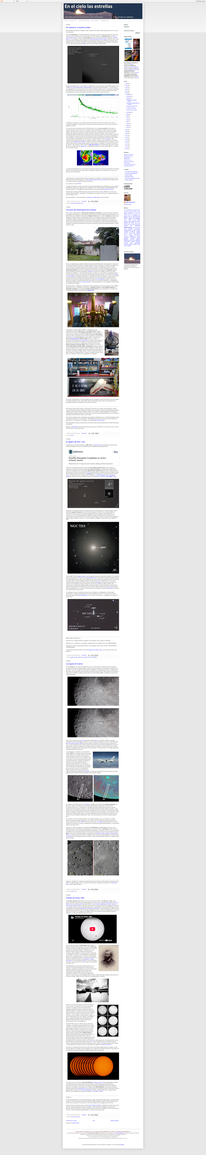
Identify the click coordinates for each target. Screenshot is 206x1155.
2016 (126, 137)
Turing (136, 222)
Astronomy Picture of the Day (129, 164)
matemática (137, 240)
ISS (139, 214)
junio (127, 118)
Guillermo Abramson (130, 202)
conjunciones (137, 229)
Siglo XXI (136, 67)
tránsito (75, 1116)
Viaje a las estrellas (131, 224)
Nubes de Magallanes (134, 218)
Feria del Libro (136, 212)
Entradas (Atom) (75, 1123)
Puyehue (126, 221)
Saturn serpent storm (135, 221)
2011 (126, 146)
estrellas (131, 236)
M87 (111, 476)
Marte (139, 215)
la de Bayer (90, 271)
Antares (125, 209)
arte (131, 225)
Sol (129, 222)
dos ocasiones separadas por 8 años (102, 904)
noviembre (128, 96)
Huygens (136, 214)
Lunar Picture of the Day (128, 165)
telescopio (126, 244)
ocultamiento (127, 241)
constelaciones (127, 230)
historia (72, 435)
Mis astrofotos (95, 20)
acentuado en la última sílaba (93, 197)
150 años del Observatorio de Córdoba (81, 210)
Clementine (86, 771)
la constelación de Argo (85, 281)
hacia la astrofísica (83, 340)
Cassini (135, 210)
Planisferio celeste (129, 176)
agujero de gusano (74, 657)
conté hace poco (98, 445)
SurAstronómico (127, 157)
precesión (126, 242)
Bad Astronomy (127, 163)
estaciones (126, 235)
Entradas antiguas (115, 1120)
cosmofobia (133, 230)
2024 (126, 87)
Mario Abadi (75, 426)
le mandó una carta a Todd (98, 1082)
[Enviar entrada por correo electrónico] (89, 201)
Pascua (134, 219)
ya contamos (107, 138)
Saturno (126, 222)
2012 (126, 144)
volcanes (125, 245)
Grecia (128, 214)
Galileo (125, 214)
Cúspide (132, 67)
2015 (126, 139)
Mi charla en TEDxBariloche (131, 173)
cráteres (72, 891)
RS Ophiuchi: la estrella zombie (78, 27)
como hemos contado (97, 1091)
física (138, 237)
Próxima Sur (126, 158)
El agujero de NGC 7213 (75, 442)
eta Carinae (137, 236)
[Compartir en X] (94, 201)
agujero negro (81, 657)
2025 (126, 85)
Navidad (130, 217)
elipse (134, 233)
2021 (126, 93)
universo (135, 244)
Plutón (138, 220)
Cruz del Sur (132, 211)
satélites (131, 242)
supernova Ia (83, 146)
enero (127, 127)
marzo (127, 123)
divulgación (132, 231)
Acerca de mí (73, 20)
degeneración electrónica (80, 141)
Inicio (66, 20)
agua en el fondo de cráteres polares (74, 743)
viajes (138, 244)
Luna (75, 891)
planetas (138, 241)
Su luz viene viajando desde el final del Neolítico (81, 87)
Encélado (126, 212)
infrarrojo (126, 240)
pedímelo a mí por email (133, 69)
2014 (126, 141)
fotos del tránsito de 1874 (95, 1105)
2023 (126, 89)
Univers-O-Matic (128, 175)
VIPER (82, 821)
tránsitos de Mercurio (107, 1044)
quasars (89, 473)
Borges (131, 209)
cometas (130, 229)
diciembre (128, 94)
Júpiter (125, 215)
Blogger (122, 1144)
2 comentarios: (84, 433)
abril (127, 121)
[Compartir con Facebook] (96, 201)
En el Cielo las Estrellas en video (132, 178)
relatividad (95, 657)
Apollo (128, 210)
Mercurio (126, 217)
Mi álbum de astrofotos (128, 156)
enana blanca (78, 203)
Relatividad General (91, 577)
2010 (126, 148)
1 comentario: (84, 201)
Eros (93, 1040)
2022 (126, 91)
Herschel (132, 214)
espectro (87, 804)
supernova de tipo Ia (94, 144)
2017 (126, 135)
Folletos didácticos (129, 180)
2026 (126, 83)
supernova (137, 243)
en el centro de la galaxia (104, 476)
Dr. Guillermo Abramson (119, 1133)
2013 (126, 143)
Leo (132, 215)
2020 (126, 129)
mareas (132, 240)
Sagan (129, 221)
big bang (137, 227)
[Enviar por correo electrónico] (91, 201)
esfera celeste (128, 234)
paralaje (133, 241)
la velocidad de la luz (81, 1088)
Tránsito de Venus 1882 (75, 898)
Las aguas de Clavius (74, 664)
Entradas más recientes (71, 1120)
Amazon (131, 64)
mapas (129, 240)
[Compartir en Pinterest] (97, 201)
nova (84, 43)
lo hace (107, 902)
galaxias (86, 657)
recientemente (109, 588)
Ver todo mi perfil (127, 204)
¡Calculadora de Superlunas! (131, 171)
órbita (129, 245)
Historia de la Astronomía (99, 420)
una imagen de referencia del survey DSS (96, 179)
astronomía (73, 203)
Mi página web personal (128, 154)
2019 (126, 131)
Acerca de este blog (84, 20)
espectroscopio (137, 234)
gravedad (132, 238)
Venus (78, 1116)
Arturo (113, 36)
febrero (128, 125)
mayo (127, 119)
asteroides (137, 225)
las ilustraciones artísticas (107, 189)
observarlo (70, 836)
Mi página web (104, 20)
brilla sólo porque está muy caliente (99, 39)
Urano (139, 222)
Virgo (115, 476)
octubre (128, 98)
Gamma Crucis (72, 37)
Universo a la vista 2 (128, 160)
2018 (126, 133)
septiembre (129, 112)
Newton (125, 218)
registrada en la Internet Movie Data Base (89, 908)
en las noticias (82, 740)
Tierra (132, 222)
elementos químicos (128, 233)
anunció (96, 740)
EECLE (138, 211)
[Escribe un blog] (93, 201)
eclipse (138, 231)
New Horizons (136, 217)
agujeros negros (81, 576)
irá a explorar (100, 821)
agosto (128, 114)
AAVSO (79, 183)
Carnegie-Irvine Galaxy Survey (95, 649)
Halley (84, 960)
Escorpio (130, 212)
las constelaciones (100, 278)
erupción (138, 233)
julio (127, 116)
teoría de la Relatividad (86, 1090)
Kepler (129, 215)
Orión (130, 220)
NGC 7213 (90, 657)
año (134, 227)
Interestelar (98, 582)
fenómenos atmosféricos (130, 237)
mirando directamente (82, 595)
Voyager (136, 224)
